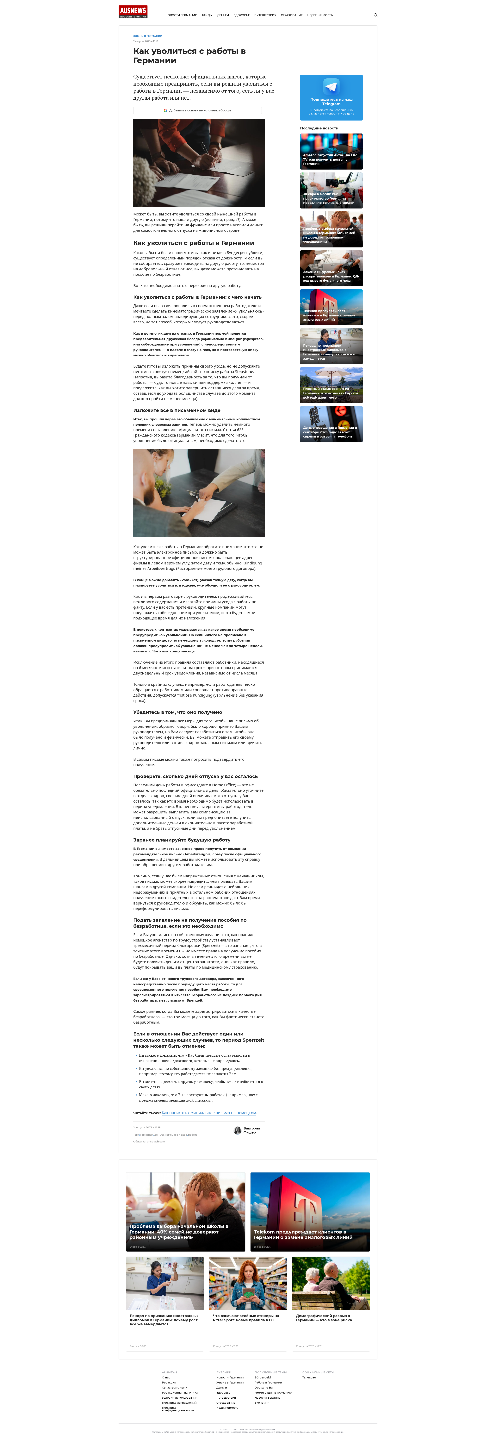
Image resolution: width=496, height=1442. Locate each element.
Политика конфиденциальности (178, 1409)
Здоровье (223, 1392)
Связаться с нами (174, 1387)
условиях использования (331, 1432)
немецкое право (176, 1134)
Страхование (225, 1402)
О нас (166, 1377)
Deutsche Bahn (265, 1387)
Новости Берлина (267, 1397)
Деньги (221, 1387)
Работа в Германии (268, 1382)
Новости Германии (230, 1377)
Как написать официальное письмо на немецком (209, 1112)
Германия (146, 1134)
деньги (159, 1134)
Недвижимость (227, 1407)
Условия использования (179, 1397)
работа (192, 1134)
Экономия (262, 1402)
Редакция (169, 1382)
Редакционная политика (180, 1392)
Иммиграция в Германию (273, 1392)
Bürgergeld (263, 1377)
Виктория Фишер (252, 1130)
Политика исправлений (179, 1402)
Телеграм (309, 1377)
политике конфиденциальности (302, 1432)
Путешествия (226, 1397)
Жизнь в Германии (147, 35)
